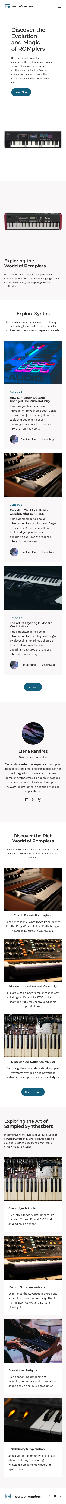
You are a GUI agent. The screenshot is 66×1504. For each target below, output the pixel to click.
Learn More (21, 92)
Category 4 (16, 392)
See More (33, 687)
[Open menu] (60, 6)
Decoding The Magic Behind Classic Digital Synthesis (29, 512)
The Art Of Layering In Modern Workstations (31, 624)
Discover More (33, 1092)
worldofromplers (22, 6)
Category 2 (16, 617)
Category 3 (16, 504)
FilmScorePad (28, 439)
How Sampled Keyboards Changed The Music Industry (30, 399)
